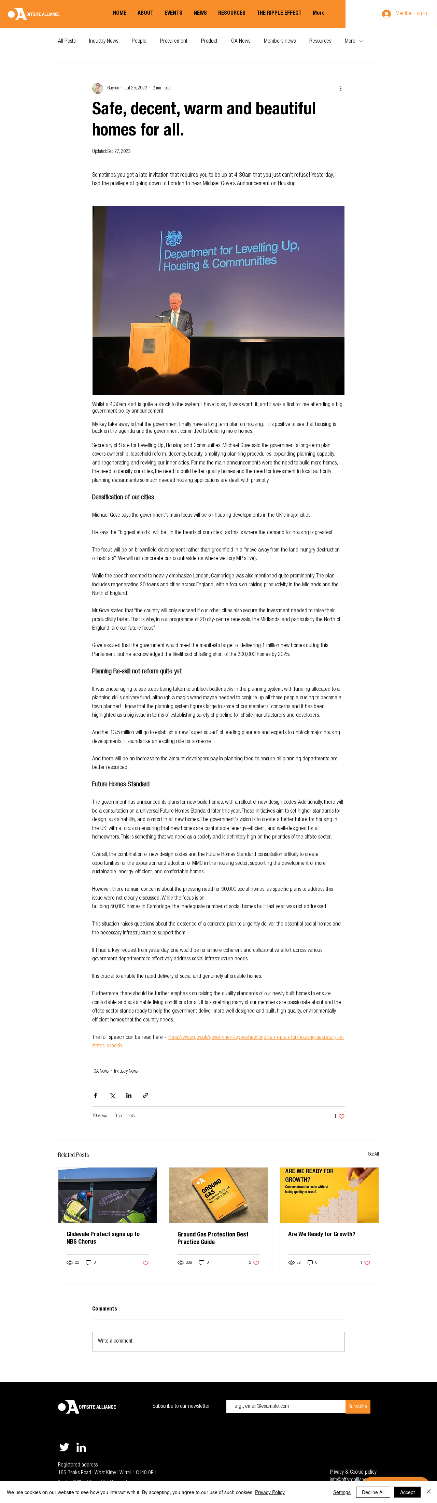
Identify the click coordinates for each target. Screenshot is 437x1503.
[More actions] (341, 88)
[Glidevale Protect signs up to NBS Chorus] (107, 1195)
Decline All (373, 1492)
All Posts (66, 41)
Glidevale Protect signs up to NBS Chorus (103, 1238)
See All (373, 1154)
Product (209, 41)
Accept (407, 1492)
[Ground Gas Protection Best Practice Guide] (218, 1195)
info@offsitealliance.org (353, 1480)
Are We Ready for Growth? (321, 1235)
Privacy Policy (270, 1492)
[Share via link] (145, 1095)
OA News (240, 41)
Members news (280, 41)
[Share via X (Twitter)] (112, 1095)
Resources (320, 41)
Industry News (103, 41)
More (350, 41)
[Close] (429, 1492)
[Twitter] (64, 1447)
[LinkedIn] (81, 1447)
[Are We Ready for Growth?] (329, 1195)
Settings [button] (342, 1492)
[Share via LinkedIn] (129, 1095)
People (139, 41)
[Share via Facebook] (95, 1095)
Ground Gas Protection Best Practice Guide (213, 1239)
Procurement (173, 41)
